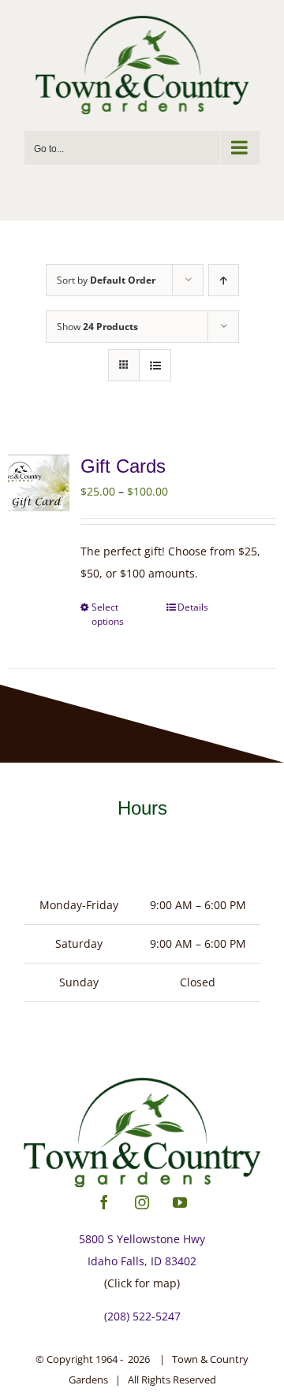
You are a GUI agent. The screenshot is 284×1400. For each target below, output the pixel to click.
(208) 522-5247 (142, 1316)
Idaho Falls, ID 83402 (142, 1260)
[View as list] (155, 365)
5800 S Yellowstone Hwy (142, 1238)
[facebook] (104, 1202)
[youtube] (180, 1202)
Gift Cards (123, 466)
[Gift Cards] (38, 483)
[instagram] (142, 1202)
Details (193, 607)
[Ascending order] (223, 280)
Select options (108, 614)
